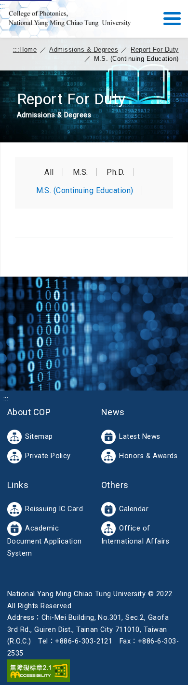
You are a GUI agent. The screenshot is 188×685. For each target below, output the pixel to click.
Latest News (139, 437)
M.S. (80, 172)
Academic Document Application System (44, 541)
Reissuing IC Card (54, 509)
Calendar (133, 509)
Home (28, 49)
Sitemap (39, 437)
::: (2, 6)
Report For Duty (154, 49)
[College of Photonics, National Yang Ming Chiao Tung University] (70, 19)
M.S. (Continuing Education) (85, 190)
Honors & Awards (148, 456)
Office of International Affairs (135, 534)
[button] (172, 18)
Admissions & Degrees (83, 49)
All (49, 172)
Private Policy (48, 456)
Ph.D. (115, 172)
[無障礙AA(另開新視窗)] (38, 670)
